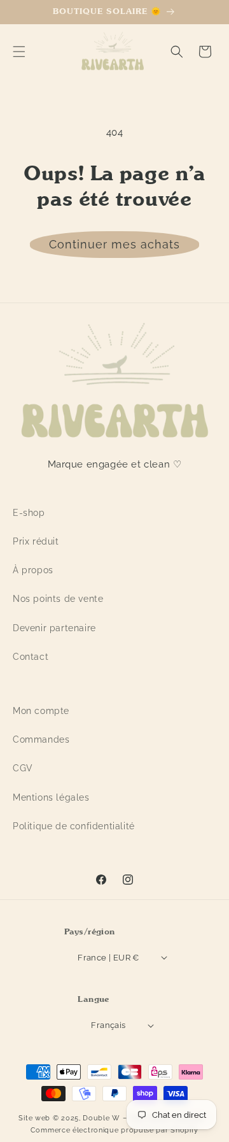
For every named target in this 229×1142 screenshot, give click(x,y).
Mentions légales (51, 797)
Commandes (41, 739)
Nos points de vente (58, 599)
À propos (33, 570)
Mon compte (41, 711)
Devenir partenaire (54, 628)
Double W (101, 1118)
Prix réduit (36, 541)
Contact (30, 657)
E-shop (29, 513)
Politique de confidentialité (74, 826)
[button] (19, 52)
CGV (23, 768)
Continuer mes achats (114, 244)
